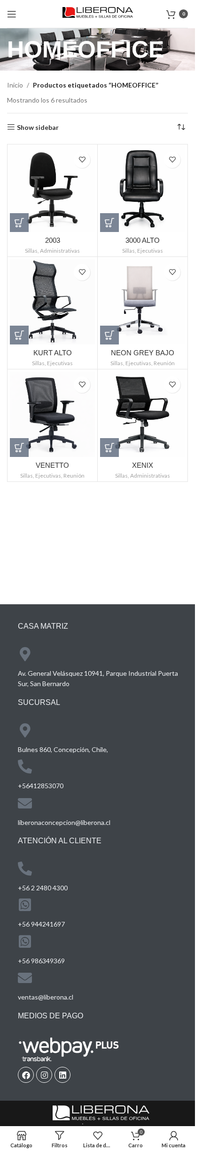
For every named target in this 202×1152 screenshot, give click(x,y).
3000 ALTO (142, 240)
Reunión (164, 363)
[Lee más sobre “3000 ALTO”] (109, 222)
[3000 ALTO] (142, 189)
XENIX (142, 465)
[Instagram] (44, 1075)
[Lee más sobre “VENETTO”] (19, 447)
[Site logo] (97, 13)
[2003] (52, 189)
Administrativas (60, 250)
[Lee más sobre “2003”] (19, 222)
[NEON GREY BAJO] (142, 301)
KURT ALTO (52, 353)
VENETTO (52, 465)
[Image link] (101, 1114)
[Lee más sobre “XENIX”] (109, 447)
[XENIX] (142, 414)
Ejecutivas (150, 250)
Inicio (15, 85)
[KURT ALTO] (52, 301)
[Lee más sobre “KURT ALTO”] (19, 335)
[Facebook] (26, 1075)
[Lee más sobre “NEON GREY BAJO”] (109, 335)
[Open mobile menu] (11, 14)
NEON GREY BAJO (142, 353)
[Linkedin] (62, 1075)
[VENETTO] (52, 414)
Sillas (31, 250)
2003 (52, 240)
